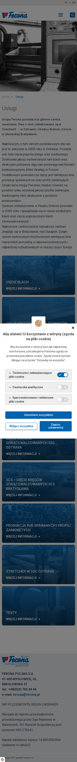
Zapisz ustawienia (55, 426)
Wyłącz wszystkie (21, 426)
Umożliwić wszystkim (38, 415)
